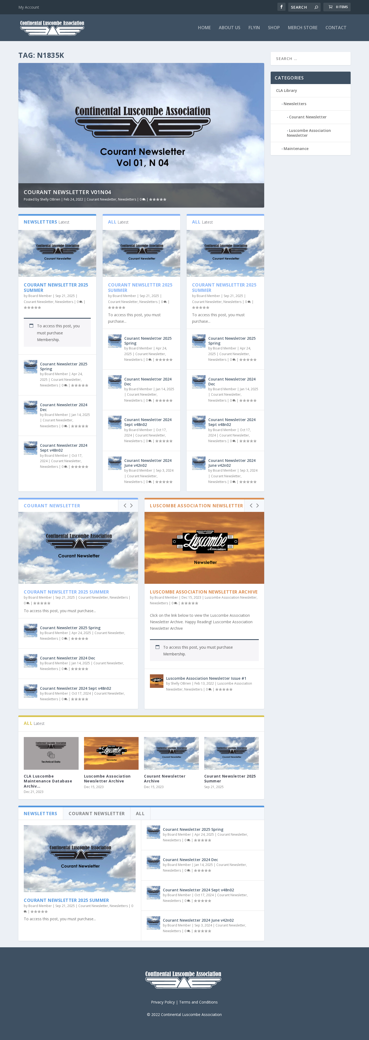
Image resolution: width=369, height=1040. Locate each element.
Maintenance (296, 148)
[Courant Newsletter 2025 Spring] (30, 367)
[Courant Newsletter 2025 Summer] (57, 253)
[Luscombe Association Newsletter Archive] (204, 548)
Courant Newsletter (101, 199)
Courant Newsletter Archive (164, 779)
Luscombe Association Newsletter (231, 597)
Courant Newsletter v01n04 (67, 192)
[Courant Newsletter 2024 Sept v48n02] (30, 448)
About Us (229, 28)
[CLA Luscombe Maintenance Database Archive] (51, 753)
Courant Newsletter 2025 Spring (63, 366)
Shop (274, 28)
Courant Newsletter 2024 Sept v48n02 (63, 448)
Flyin (254, 28)
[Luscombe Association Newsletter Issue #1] (156, 681)
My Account (28, 7)
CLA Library (286, 90)
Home (204, 28)
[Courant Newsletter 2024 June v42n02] (115, 463)
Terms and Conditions (198, 1002)
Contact (336, 28)
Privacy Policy (163, 1002)
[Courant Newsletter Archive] (171, 753)
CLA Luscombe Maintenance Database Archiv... (48, 781)
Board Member (40, 296)
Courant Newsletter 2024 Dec (63, 407)
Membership (48, 339)
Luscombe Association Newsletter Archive (204, 592)
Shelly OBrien (50, 199)
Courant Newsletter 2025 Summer (56, 288)
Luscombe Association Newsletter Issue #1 (206, 678)
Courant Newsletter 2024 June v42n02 (148, 463)
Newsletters (127, 199)
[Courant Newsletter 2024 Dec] (30, 407)
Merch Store (302, 28)
